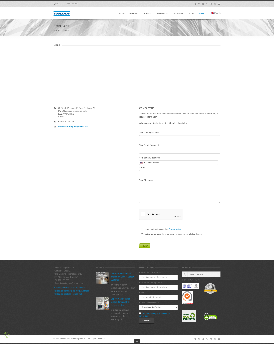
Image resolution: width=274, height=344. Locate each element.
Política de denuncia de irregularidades (71, 291)
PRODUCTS (148, 13)
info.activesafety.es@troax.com (73, 126)
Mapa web (77, 294)
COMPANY (133, 13)
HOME (122, 13)
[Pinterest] (207, 3)
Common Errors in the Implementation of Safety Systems (122, 276)
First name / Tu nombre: (150, 272)
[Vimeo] (199, 3)
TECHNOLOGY (163, 13)
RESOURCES (179, 13)
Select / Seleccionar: (149, 303)
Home (56, 30)
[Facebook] (195, 3)
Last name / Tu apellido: (151, 282)
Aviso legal (59, 287)
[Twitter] (203, 3)
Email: (142, 293)
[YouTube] (215, 3)
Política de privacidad (75, 287)
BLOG (191, 13)
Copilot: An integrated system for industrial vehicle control (120, 302)
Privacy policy (175, 229)
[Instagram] (219, 3)
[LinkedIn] (211, 3)
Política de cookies (62, 294)
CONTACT (202, 13)
